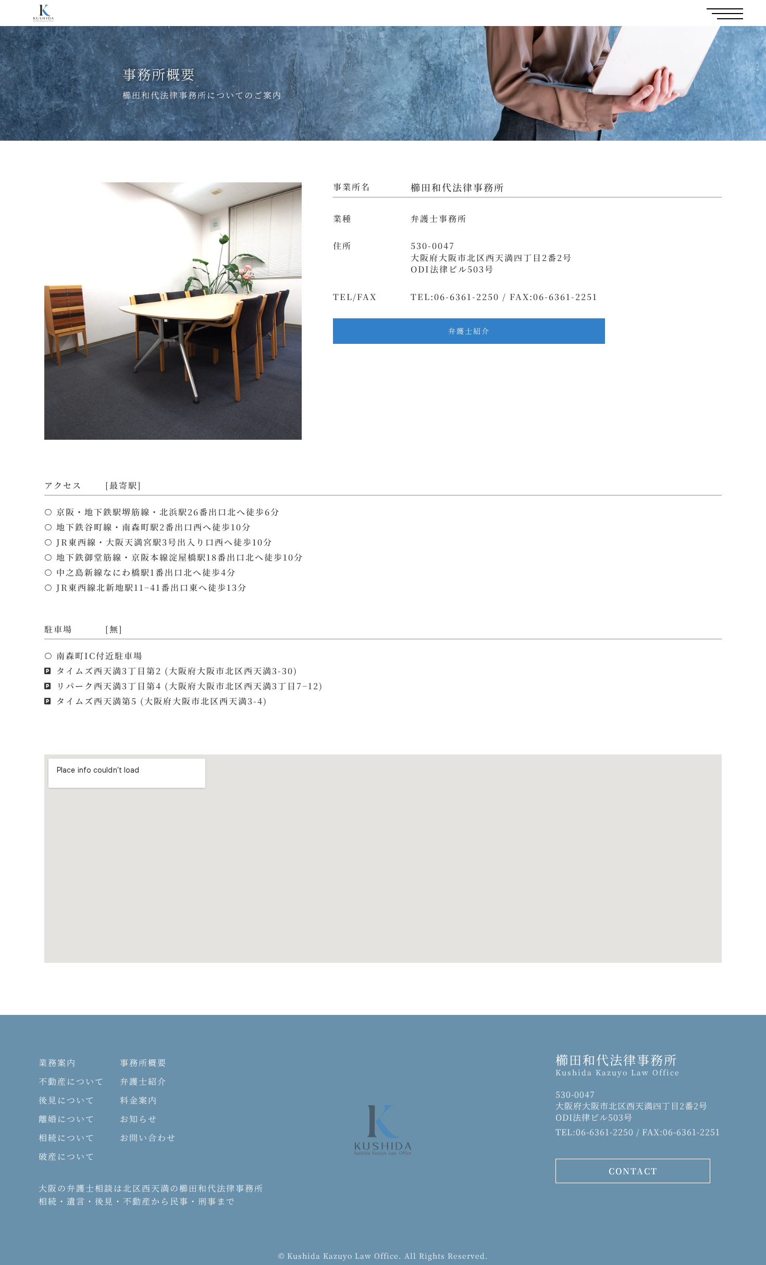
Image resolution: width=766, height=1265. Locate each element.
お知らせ (138, 1119)
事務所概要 (143, 1063)
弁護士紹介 (143, 1081)
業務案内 (57, 1063)
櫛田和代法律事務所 (616, 1059)
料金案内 (138, 1100)
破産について (67, 1156)
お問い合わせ (148, 1138)
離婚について (67, 1119)
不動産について (71, 1081)
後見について (67, 1100)
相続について (67, 1138)
